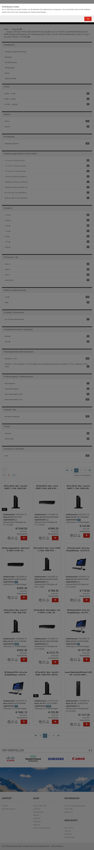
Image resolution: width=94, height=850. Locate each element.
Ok (88, 19)
